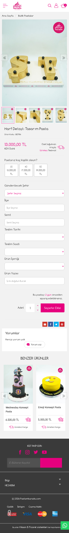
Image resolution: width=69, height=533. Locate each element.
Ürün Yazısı (11, 273)
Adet (21, 307)
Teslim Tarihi (12, 229)
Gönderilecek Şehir (17, 185)
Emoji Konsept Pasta (49, 407)
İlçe (7, 200)
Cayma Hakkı (35, 506)
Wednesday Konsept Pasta (17, 409)
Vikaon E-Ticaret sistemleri (33, 527)
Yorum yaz (36, 344)
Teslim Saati (12, 244)
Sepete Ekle (52, 308)
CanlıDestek (65, 525)
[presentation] (5, 57)
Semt (8, 214)
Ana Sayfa (8, 15)
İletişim (21, 506)
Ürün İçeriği (12, 258)
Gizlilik (10, 506)
